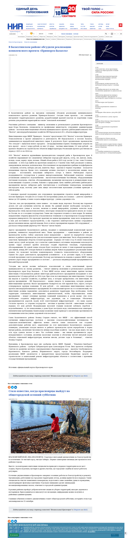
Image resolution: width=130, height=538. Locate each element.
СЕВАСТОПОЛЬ (110, 28)
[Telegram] (121, 33)
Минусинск (61, 39)
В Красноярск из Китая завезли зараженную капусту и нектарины (106, 139)
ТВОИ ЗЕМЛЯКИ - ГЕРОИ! (69, 34)
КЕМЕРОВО (93, 28)
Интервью (62, 36)
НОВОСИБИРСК (74, 28)
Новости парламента (91, 36)
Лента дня (109, 36)
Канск (48, 39)
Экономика (21, 36)
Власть (36, 36)
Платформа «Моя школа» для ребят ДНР (108, 112)
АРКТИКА (100, 24)
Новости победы (98, 39)
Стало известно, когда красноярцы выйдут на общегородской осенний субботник (106, 70)
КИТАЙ (107, 24)
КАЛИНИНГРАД (41, 26)
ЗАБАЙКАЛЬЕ (53, 28)
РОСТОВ (83, 26)
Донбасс (101, 36)
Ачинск (53, 39)
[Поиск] (106, 33)
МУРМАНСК (40, 28)
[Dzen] (112, 33)
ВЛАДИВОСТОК (63, 28)
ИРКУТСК (52, 24)
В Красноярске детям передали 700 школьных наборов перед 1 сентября (107, 84)
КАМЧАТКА (62, 26)
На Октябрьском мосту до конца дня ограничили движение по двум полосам (108, 90)
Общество (42, 36)
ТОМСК (92, 24)
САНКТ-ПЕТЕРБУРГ (42, 24)
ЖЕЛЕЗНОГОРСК (30, 28)
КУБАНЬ (72, 24)
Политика (29, 36)
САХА (99, 28)
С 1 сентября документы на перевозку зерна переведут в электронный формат (108, 152)
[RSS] (109, 33)
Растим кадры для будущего (104, 102)
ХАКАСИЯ (92, 26)
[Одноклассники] (118, 33)
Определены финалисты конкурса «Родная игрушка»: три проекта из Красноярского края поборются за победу (108, 96)
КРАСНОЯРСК (29, 26)
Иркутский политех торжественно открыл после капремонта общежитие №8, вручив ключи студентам (108, 145)
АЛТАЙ (100, 26)
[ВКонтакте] (115, 33)
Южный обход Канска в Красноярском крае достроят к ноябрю (107, 121)
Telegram (77, 376)
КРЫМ (107, 26)
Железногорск (78, 39)
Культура (69, 36)
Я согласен (14, 535)
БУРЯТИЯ (52, 26)
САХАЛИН (61, 24)
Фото (55, 36)
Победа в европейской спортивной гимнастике (106, 127)
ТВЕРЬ (82, 24)
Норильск (69, 39)
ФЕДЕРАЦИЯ (29, 24)
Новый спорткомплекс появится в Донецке (106, 107)
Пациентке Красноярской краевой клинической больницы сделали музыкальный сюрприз (106, 78)
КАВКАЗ (72, 26)
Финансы (50, 36)
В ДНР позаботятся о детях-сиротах (106, 116)
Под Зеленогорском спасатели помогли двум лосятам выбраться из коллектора (108, 133)
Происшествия (78, 36)
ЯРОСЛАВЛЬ (84, 28)
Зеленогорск (88, 39)
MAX (85, 376)
